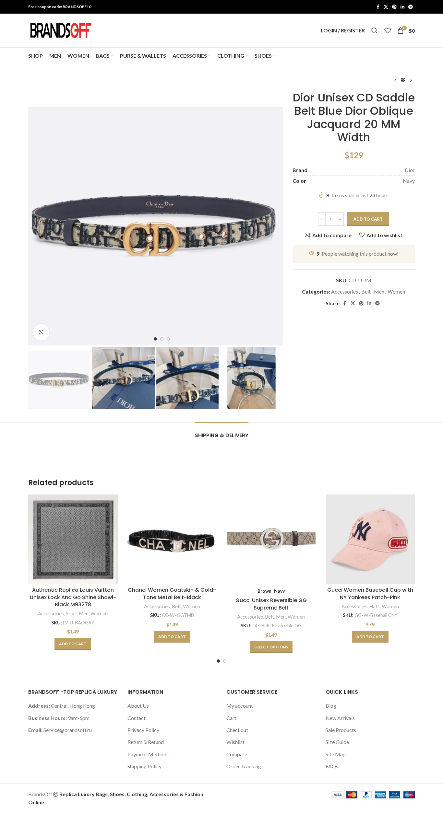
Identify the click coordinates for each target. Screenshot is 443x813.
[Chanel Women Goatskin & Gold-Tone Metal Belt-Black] (172, 539)
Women (396, 291)
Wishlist (235, 742)
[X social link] (386, 7)
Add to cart (368, 219)
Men (379, 291)
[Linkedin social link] (402, 7)
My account (239, 706)
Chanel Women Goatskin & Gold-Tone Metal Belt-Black (172, 593)
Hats (374, 606)
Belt (366, 291)
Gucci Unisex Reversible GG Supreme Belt (271, 604)
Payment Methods (148, 754)
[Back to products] (403, 81)
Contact (136, 718)
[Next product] (411, 81)
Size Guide (337, 742)
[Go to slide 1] (218, 661)
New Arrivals (340, 718)
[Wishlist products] (387, 30)
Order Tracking (243, 766)
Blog (331, 706)
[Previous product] (395, 81)
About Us (138, 706)
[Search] (374, 30)
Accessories (344, 291)
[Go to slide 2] (224, 661)
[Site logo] (60, 30)
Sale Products (341, 730)
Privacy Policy (143, 730)
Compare (236, 754)
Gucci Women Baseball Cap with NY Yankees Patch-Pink (370, 593)
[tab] (221, 432)
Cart (231, 718)
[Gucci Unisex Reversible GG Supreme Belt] (271, 539)
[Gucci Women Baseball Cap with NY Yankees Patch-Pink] (370, 539)
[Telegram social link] (410, 7)
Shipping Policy (144, 766)
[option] (155, 339)
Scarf (71, 613)
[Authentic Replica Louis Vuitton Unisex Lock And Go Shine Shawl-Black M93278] (73, 539)
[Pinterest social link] (394, 7)
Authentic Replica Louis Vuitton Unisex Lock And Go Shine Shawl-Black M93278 (73, 597)
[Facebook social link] (378, 7)
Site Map (336, 754)
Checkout (237, 730)
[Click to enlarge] (41, 332)
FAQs (332, 766)
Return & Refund (145, 742)
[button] (36, 378)
